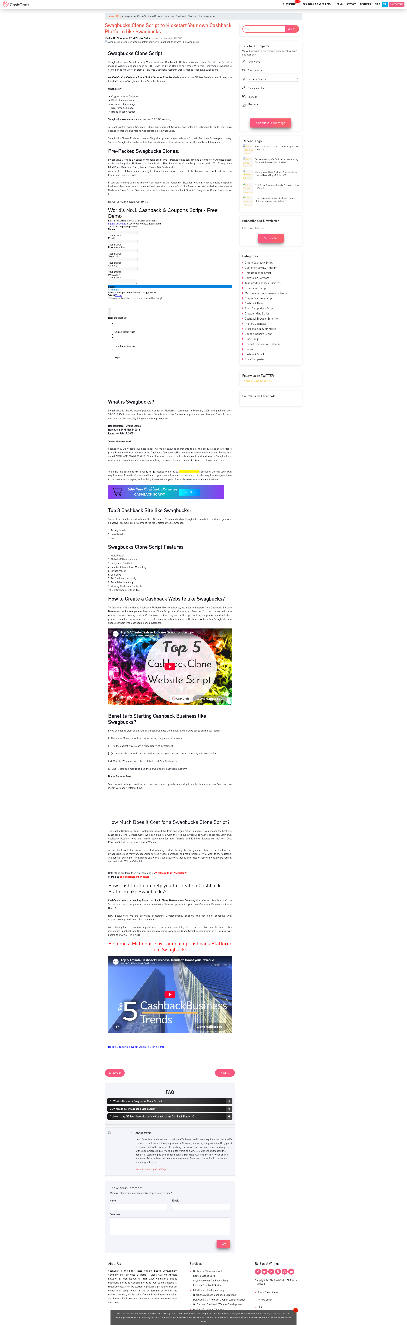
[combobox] (160, 42)
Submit (180, 84)
